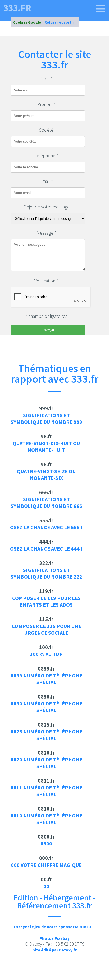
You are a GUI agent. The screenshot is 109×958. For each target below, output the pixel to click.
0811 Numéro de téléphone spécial (46, 790)
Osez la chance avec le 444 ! (46, 548)
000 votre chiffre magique (46, 865)
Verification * (46, 281)
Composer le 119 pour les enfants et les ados (46, 601)
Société (46, 130)
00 (46, 886)
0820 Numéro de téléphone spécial (46, 762)
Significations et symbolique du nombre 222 (46, 573)
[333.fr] (100, 8)
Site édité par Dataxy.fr (55, 949)
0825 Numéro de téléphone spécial (46, 734)
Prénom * (46, 104)
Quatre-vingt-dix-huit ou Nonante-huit (46, 446)
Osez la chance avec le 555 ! (46, 527)
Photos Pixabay (54, 938)
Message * (46, 233)
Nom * (46, 79)
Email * (46, 181)
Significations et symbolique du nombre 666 (46, 502)
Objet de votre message (46, 207)
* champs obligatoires (46, 316)
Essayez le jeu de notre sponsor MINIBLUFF (55, 926)
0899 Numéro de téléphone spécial (46, 678)
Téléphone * (46, 156)
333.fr (17, 8)
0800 (46, 843)
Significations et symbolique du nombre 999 (46, 418)
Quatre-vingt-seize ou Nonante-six (46, 474)
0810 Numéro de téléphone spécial (46, 818)
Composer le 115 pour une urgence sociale (46, 629)
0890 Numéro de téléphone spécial (46, 706)
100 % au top (46, 654)
